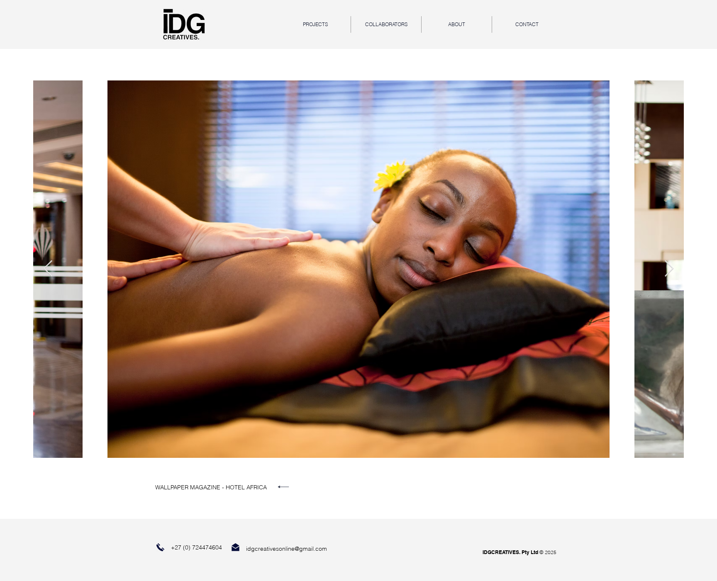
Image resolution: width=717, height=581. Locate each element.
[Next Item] (669, 269)
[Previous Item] (48, 269)
